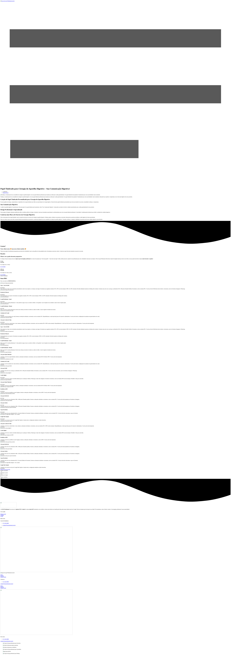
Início (1, 574)
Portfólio (2, 575)
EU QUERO (2, 266)
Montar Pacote (3, 576)
